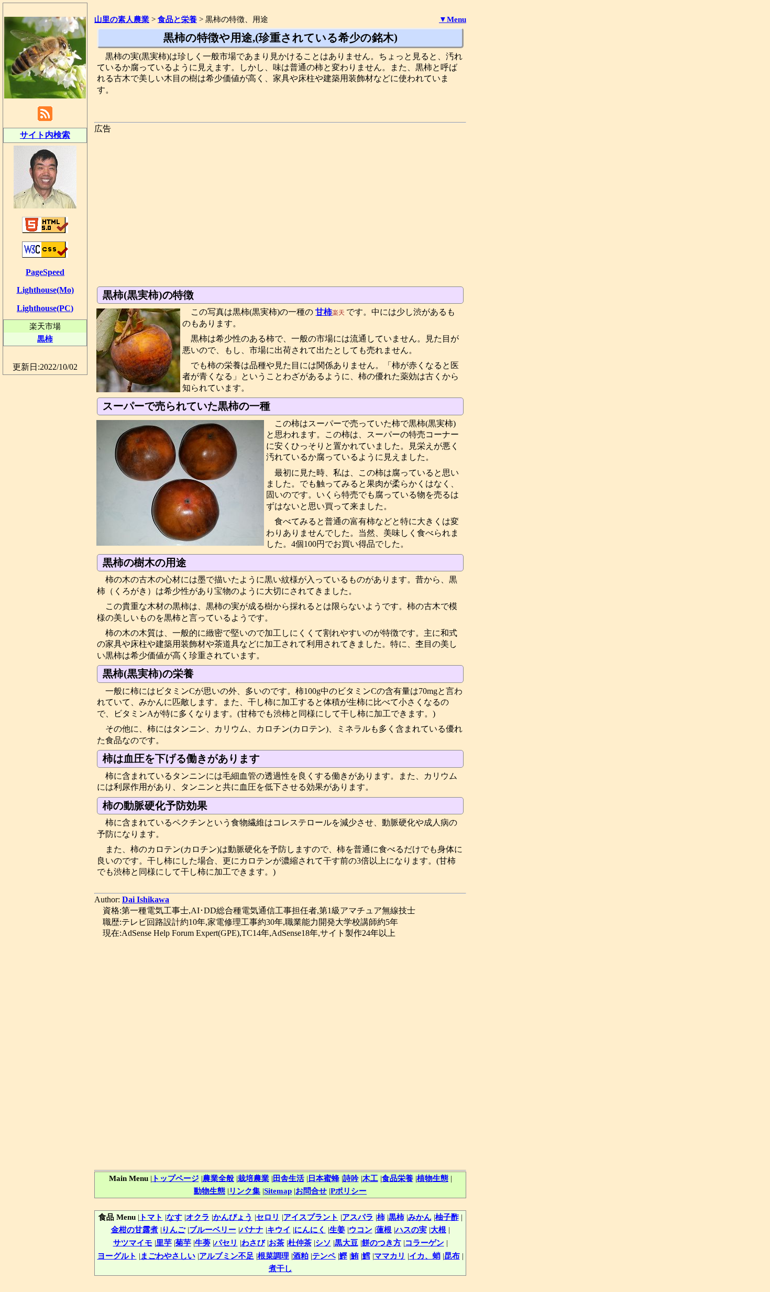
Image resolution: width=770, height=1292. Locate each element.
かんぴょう (232, 1216)
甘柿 (323, 312)
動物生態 (209, 1190)
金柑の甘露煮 (134, 1229)
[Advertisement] (280, 208)
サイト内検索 (45, 135)
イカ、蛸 (425, 1255)
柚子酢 (447, 1216)
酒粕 (301, 1255)
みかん (420, 1216)
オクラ (198, 1216)
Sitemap (278, 1190)
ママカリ (389, 1255)
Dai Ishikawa (145, 899)
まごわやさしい (167, 1255)
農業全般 (218, 1178)
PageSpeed (45, 272)
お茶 (276, 1242)
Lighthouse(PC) (45, 308)
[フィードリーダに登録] (45, 120)
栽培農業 (253, 1178)
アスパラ (357, 1216)
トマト (151, 1216)
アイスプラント (310, 1216)
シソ (323, 1242)
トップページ (175, 1178)
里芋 (164, 1242)
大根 (438, 1229)
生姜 (337, 1229)
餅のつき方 (381, 1242)
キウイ (279, 1229)
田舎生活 (288, 1178)
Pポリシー (349, 1190)
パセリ (226, 1242)
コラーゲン (424, 1242)
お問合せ (311, 1190)
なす (174, 1216)
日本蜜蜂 (323, 1178)
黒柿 (396, 1216)
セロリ (268, 1216)
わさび (253, 1242)
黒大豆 (346, 1242)
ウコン (360, 1229)
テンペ (324, 1255)
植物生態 (432, 1178)
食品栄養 (397, 1178)
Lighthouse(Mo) (45, 290)
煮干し (280, 1268)
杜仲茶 (300, 1242)
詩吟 (351, 1178)
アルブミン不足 (226, 1255)
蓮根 (384, 1229)
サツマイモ (132, 1242)
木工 (370, 1178)
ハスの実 (411, 1229)
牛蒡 (203, 1242)
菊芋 (183, 1242)
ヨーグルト (117, 1255)
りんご (173, 1229)
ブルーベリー (212, 1229)
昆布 (452, 1255)
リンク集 (244, 1190)
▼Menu (452, 19)
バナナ (251, 1229)
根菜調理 (273, 1255)
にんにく (310, 1229)
